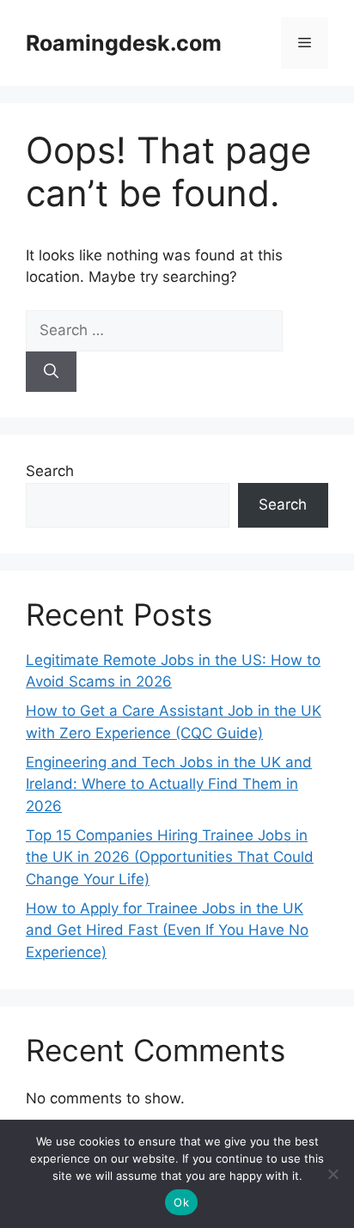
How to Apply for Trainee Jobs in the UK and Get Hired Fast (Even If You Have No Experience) (167, 930)
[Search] (51, 372)
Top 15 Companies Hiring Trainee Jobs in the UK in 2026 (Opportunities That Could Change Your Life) (170, 857)
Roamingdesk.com (124, 43)
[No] (332, 1173)
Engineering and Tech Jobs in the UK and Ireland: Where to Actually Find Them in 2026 (169, 784)
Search (50, 471)
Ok (181, 1202)
